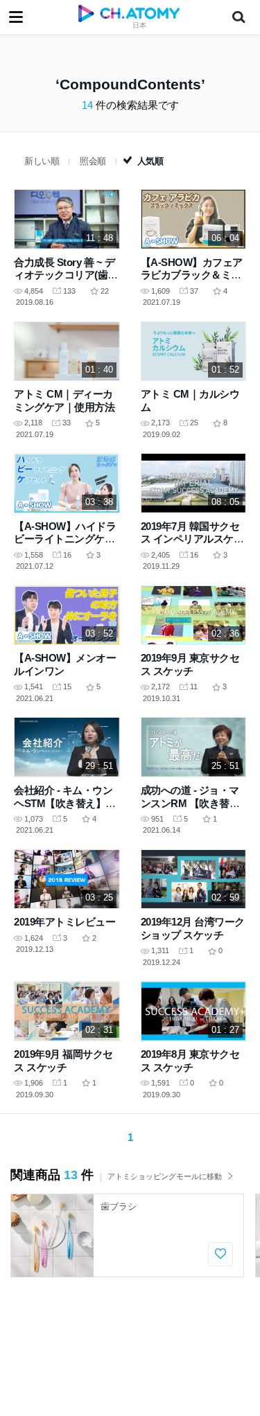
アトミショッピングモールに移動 (164, 1176)
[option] (127, 1235)
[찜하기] (220, 1254)
